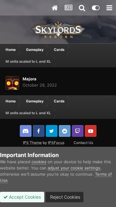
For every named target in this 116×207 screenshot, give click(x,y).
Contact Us (83, 142)
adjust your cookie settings (74, 167)
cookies (39, 161)
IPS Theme (32, 142)
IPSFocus (56, 142)
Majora (30, 78)
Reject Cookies (64, 197)
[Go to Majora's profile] (12, 83)
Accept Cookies (24, 197)
